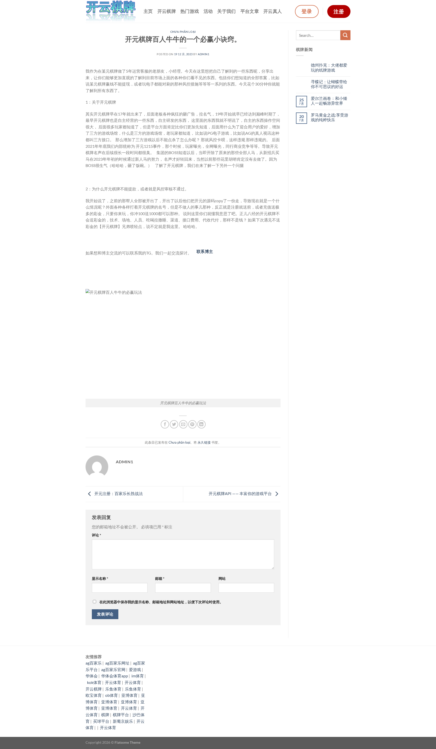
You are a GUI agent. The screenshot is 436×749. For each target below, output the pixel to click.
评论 (96, 535)
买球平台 (101, 721)
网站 (222, 578)
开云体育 (113, 682)
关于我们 (226, 11)
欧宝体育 (94, 695)
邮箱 (160, 578)
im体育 (137, 675)
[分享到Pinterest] (192, 424)
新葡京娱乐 (123, 721)
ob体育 (111, 695)
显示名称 (100, 578)
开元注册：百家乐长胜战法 (118, 493)
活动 (208, 11)
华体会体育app (114, 675)
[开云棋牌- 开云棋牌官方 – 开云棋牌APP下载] (111, 11)
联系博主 (205, 251)
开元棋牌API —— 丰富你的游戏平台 (240, 493)
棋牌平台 (121, 714)
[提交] (345, 35)
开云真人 (272, 11)
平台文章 (249, 11)
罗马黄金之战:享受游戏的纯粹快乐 (329, 117)
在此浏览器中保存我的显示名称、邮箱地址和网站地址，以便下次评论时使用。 (161, 602)
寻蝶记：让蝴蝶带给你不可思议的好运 (329, 84)
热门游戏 (189, 11)
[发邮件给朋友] (183, 424)
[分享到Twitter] (174, 424)
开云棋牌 (166, 11)
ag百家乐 (94, 662)
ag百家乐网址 (117, 662)
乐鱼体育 (113, 688)
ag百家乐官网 (113, 669)
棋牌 (105, 714)
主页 (148, 11)
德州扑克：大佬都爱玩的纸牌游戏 (329, 67)
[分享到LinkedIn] (201, 424)
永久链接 (204, 442)
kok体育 (94, 682)
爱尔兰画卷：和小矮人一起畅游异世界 (329, 100)
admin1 (203, 54)
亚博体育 (129, 695)
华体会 (92, 675)
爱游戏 (135, 669)
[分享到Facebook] (165, 424)
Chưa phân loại (183, 31)
